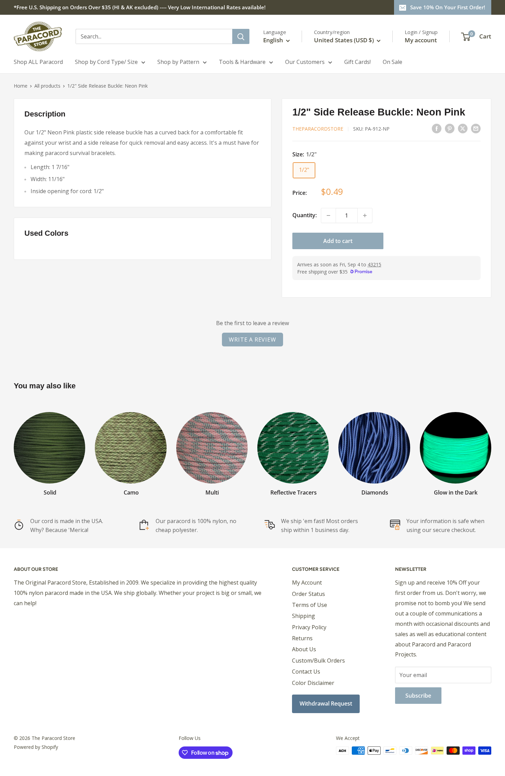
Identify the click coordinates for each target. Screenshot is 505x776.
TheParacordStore (317, 128)
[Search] (240, 36)
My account (421, 40)
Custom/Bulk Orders (318, 660)
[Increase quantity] (365, 215)
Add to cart (337, 241)
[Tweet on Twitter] (463, 128)
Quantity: (304, 215)
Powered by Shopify (36, 747)
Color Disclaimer (313, 683)
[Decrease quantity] (328, 215)
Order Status (308, 594)
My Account (307, 582)
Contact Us (306, 671)
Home (20, 85)
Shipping (303, 616)
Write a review (252, 339)
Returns (302, 638)
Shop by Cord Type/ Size (106, 62)
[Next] (491, 447)
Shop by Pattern (178, 62)
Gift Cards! (357, 62)
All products (47, 85)
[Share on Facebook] (436, 128)
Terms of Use (309, 605)
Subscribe (418, 695)
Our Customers (305, 62)
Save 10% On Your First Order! (447, 7)
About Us (304, 649)
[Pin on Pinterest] (449, 128)
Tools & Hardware (242, 62)
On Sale (392, 62)
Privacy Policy (309, 627)
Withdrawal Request (326, 703)
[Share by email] (476, 128)
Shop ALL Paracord (38, 62)
